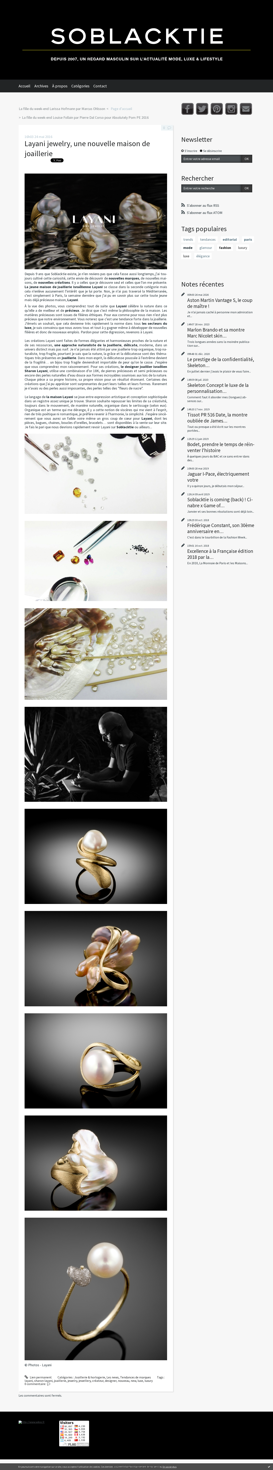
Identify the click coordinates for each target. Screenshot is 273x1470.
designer (111, 1381)
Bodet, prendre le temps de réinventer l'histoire (220, 447)
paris (248, 239)
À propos (59, 85)
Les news (113, 1377)
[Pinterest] (217, 109)
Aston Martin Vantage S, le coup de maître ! (219, 303)
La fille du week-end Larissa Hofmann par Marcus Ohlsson (62, 108)
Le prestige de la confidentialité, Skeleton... (220, 362)
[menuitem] (26, 86)
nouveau (123, 1381)
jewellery (85, 1381)
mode (187, 247)
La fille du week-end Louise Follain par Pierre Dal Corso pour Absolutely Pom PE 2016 (85, 117)
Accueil (24, 85)
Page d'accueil (121, 108)
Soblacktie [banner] (136, 40)
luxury (148, 1381)
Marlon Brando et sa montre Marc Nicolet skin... (216, 333)
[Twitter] (202, 109)
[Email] (246, 109)
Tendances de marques (135, 1377)
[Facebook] (187, 109)
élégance (203, 256)
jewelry (72, 1381)
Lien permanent (40, 1377)
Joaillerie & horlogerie (89, 1377)
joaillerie (60, 1381)
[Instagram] (231, 109)
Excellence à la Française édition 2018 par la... (220, 554)
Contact (100, 85)
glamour (205, 247)
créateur (98, 1381)
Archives (41, 85)
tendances (208, 239)
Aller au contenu (13, 4)
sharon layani (43, 1381)
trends (188, 239)
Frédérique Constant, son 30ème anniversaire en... (220, 528)
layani (29, 1381)
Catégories (80, 85)
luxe (140, 1381)
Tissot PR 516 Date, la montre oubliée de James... (217, 417)
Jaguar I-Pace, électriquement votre (218, 477)
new (133, 1381)
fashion (225, 247)
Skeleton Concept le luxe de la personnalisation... (218, 388)
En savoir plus (169, 1466)
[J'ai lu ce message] (269, 1466)
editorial (230, 239)
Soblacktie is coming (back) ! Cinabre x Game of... (220, 502)
